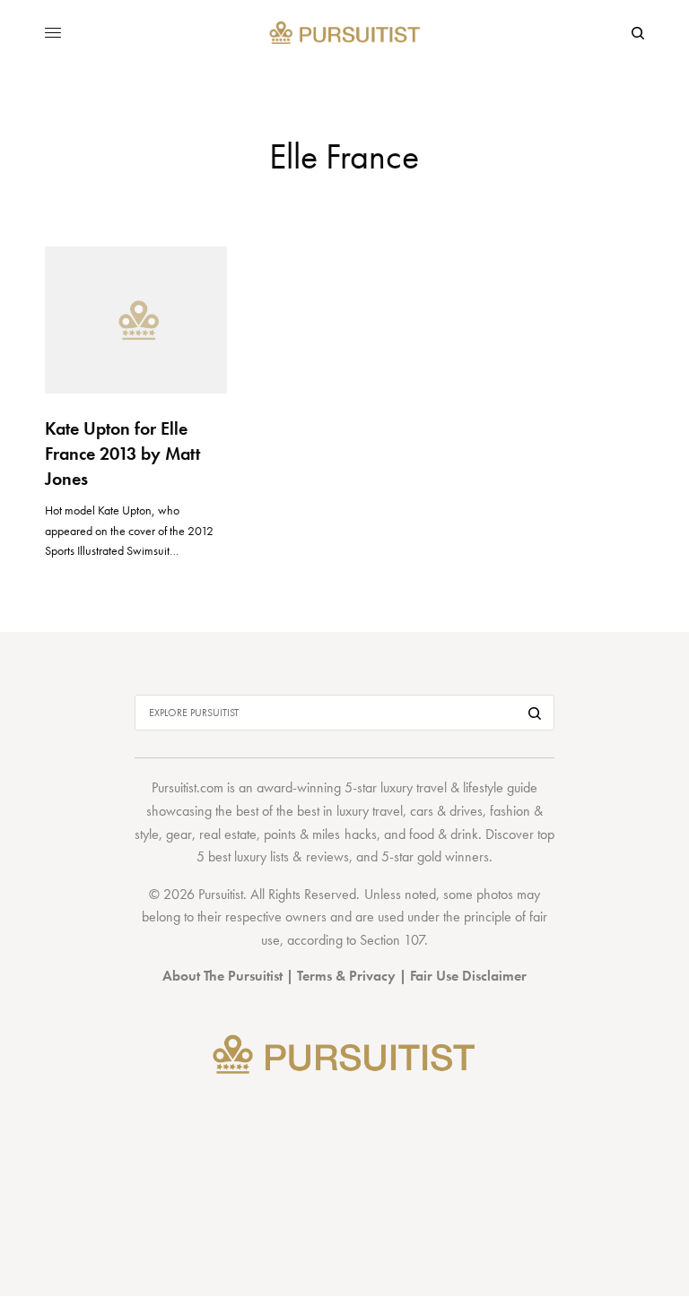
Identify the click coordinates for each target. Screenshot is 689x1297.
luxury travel (369, 810)
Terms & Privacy (346, 975)
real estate (228, 834)
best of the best (277, 810)
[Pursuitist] (345, 33)
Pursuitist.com (187, 787)
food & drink (443, 834)
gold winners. (455, 856)
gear (179, 834)
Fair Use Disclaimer (468, 975)
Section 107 (392, 939)
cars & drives (446, 810)
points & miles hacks (320, 834)
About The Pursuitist (222, 975)
